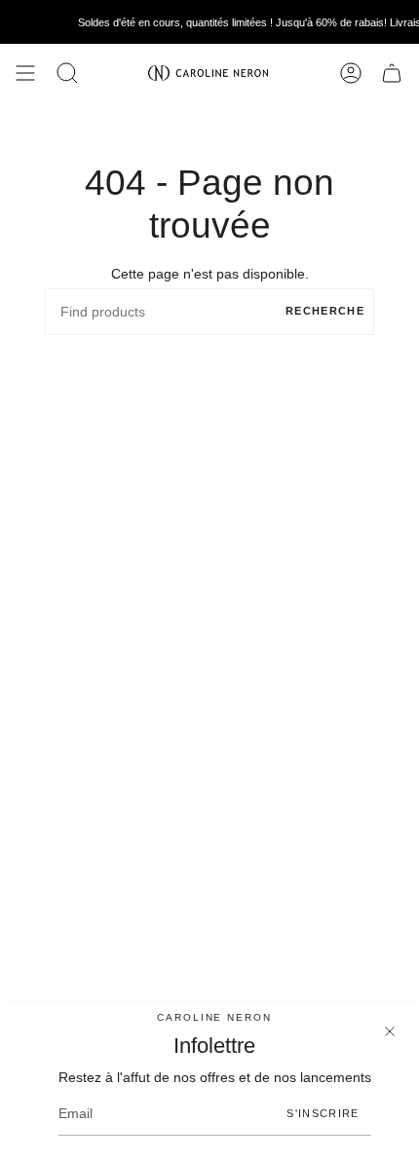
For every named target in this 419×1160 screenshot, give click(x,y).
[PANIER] (391, 73)
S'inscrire (322, 1113)
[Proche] (390, 1031)
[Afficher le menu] (25, 73)
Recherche (325, 311)
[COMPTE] (350, 73)
